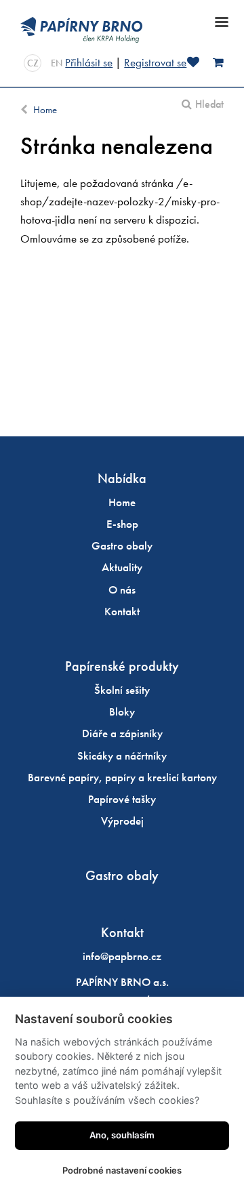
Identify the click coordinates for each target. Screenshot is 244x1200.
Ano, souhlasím (122, 1135)
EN (56, 63)
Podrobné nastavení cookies (122, 1170)
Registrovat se (155, 62)
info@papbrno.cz (122, 956)
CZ (33, 63)
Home (45, 110)
